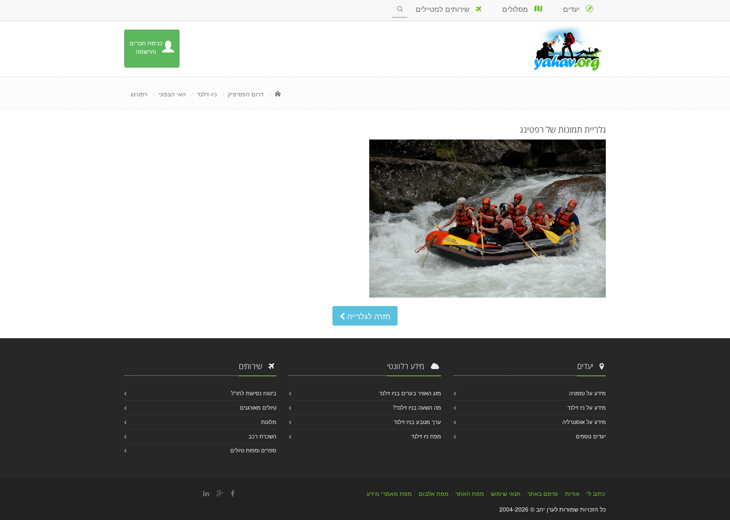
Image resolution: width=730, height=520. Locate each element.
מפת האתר (469, 493)
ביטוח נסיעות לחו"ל (253, 393)
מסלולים (518, 8)
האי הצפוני (172, 94)
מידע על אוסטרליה (584, 422)
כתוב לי (595, 493)
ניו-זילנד (207, 94)
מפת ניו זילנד (426, 436)
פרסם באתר (542, 493)
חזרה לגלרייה (367, 315)
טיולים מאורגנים (258, 407)
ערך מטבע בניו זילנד (417, 422)
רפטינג (139, 94)
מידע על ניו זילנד (586, 407)
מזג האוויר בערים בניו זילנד (410, 393)
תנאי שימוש (505, 493)
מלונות (268, 422)
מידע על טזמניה (587, 393)
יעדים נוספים (591, 436)
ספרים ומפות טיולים (253, 450)
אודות (572, 493)
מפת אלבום (434, 493)
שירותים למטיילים (446, 8)
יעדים (574, 8)
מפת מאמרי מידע (389, 493)
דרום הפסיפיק (246, 94)
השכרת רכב (262, 436)
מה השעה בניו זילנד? (417, 407)
